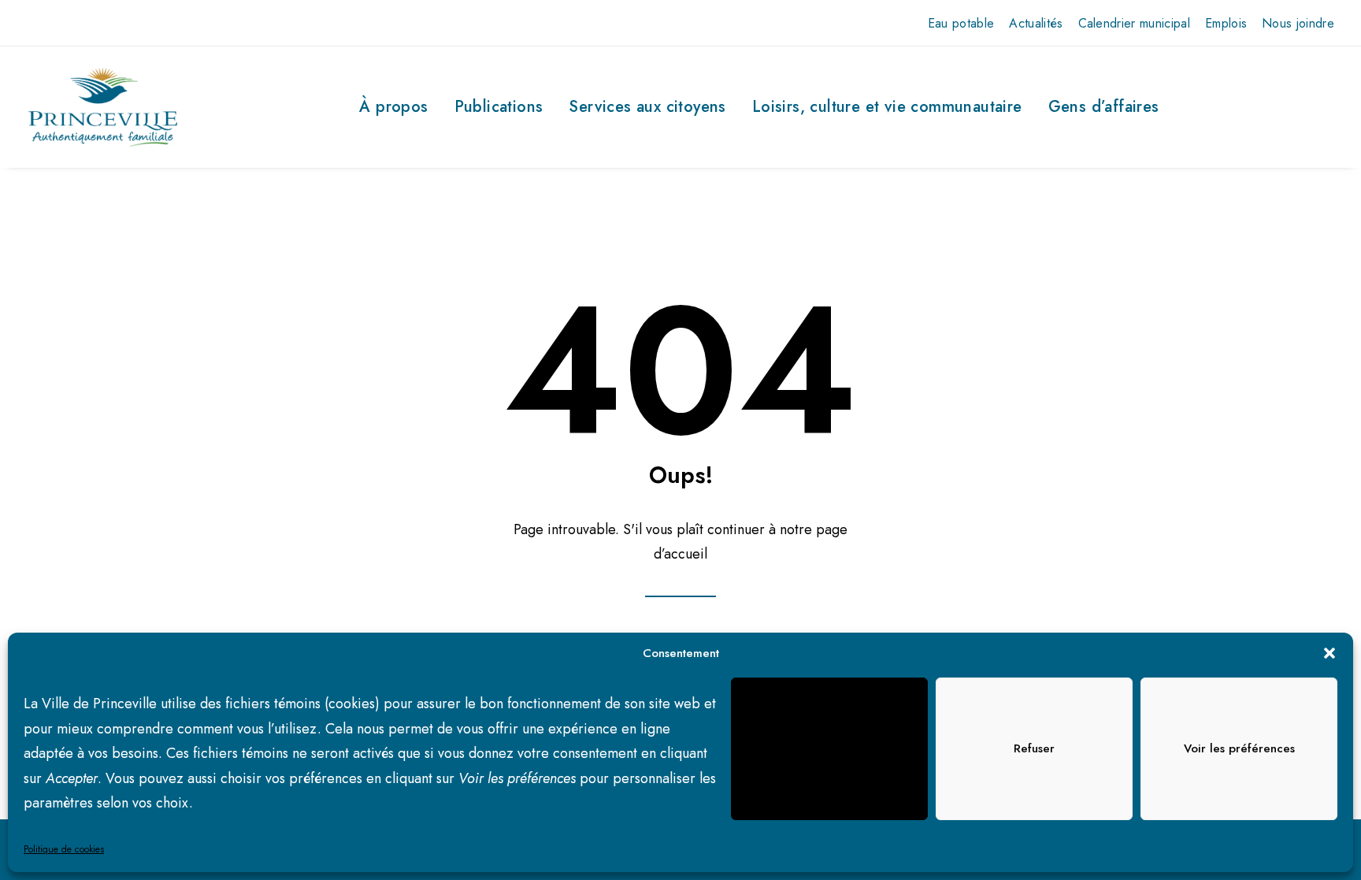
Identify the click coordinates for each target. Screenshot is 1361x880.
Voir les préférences (1239, 748)
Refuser (1034, 748)
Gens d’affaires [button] (1103, 106)
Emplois (1226, 23)
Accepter (830, 748)
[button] (1329, 653)
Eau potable (961, 23)
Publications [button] (498, 106)
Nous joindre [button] (1298, 23)
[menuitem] (961, 23)
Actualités (1035, 23)
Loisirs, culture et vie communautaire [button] (887, 106)
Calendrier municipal (1134, 23)
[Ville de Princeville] (102, 107)
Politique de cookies (64, 849)
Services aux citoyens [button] (647, 106)
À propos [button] (393, 106)
